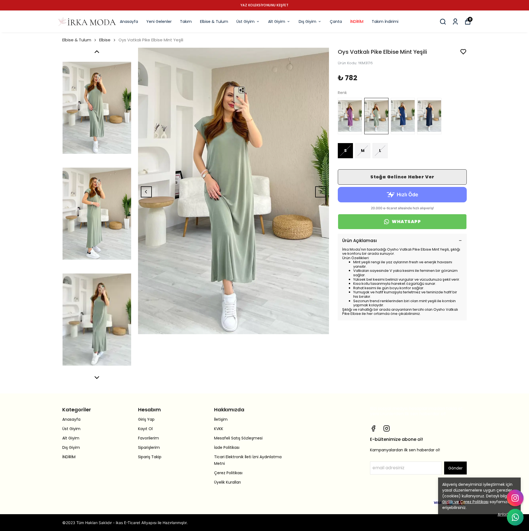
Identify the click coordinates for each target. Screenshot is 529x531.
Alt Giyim (276, 21)
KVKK (218, 428)
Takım (186, 21)
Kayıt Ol (145, 428)
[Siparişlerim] (455, 21)
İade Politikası (226, 447)
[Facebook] (373, 428)
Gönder (455, 468)
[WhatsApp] (515, 517)
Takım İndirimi (385, 21)
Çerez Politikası (228, 473)
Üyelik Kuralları (227, 482)
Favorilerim (148, 438)
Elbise (104, 40)
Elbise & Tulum (214, 21)
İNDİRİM (356, 21)
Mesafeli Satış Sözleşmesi (238, 438)
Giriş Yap (146, 419)
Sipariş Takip (149, 457)
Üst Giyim (245, 21)
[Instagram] (386, 428)
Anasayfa (129, 21)
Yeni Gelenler (159, 21)
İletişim (221, 419)
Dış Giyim (307, 21)
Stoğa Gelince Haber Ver (402, 177)
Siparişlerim (149, 447)
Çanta (336, 21)
